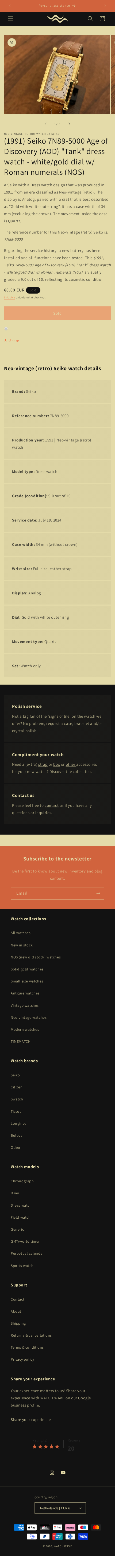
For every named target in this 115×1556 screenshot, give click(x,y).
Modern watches (25, 1029)
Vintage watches (25, 1005)
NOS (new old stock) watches (36, 957)
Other (16, 1147)
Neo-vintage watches (29, 1017)
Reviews (74, 1440)
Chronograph (22, 1181)
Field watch (21, 1217)
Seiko (15, 1075)
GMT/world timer (25, 1241)
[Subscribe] (98, 893)
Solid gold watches (27, 969)
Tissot (16, 1111)
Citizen (16, 1087)
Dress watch (21, 1205)
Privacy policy (22, 1359)
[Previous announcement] (10, 6)
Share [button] (14, 340)
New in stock (22, 945)
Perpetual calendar (27, 1253)
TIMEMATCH (20, 1041)
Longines (18, 1123)
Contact (17, 1299)
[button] (11, 19)
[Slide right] (69, 124)
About (16, 1311)
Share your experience (31, 1419)
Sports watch (22, 1265)
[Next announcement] (105, 6)
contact (52, 805)
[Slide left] (46, 124)
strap (43, 764)
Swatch (17, 1099)
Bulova (17, 1135)
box (56, 764)
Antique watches (25, 993)
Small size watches (27, 981)
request (53, 723)
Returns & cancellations (31, 1335)
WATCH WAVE (63, 1546)
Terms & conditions (27, 1347)
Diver (15, 1193)
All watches (21, 932)
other (71, 764)
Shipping (9, 297)
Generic (17, 1229)
